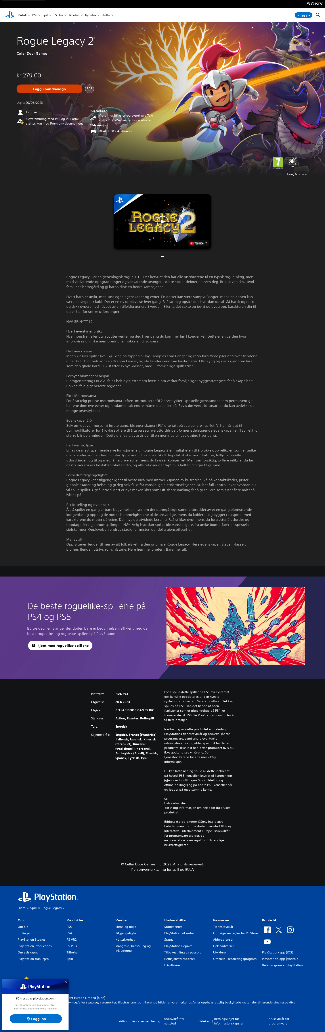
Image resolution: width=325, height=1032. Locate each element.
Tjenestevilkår (223, 927)
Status (168, 940)
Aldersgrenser (223, 940)
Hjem (21, 908)
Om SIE (23, 927)
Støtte (106, 15)
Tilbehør (74, 15)
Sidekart (204, 1021)
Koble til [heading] (269, 920)
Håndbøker (172, 965)
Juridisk (122, 1021)
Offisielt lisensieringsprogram (235, 959)
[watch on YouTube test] (198, 243)
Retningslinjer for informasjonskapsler (228, 1021)
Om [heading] (21, 920)
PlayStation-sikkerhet (179, 933)
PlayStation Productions (35, 946)
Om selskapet (28, 952)
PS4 (69, 933)
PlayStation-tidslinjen (33, 959)
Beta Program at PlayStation (282, 965)
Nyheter (90, 15)
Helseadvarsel (223, 946)
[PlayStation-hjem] (9, 15)
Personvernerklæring (145, 1021)
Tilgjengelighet (126, 933)
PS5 (34, 15)
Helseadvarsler (175, 803)
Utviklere (219, 952)
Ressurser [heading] (221, 920)
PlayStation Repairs (178, 946)
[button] (162, 221)
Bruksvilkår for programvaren (279, 1021)
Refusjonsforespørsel (179, 959)
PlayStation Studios (32, 940)
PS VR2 (71, 940)
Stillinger (24, 933)
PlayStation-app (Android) (280, 959)
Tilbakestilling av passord (183, 952)
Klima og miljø (125, 927)
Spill (45, 15)
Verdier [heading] (121, 920)
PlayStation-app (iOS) (277, 952)
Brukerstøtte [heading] (174, 920)
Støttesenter (173, 927)
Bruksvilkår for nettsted (174, 1021)
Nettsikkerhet (125, 940)
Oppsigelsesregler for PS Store (235, 933)
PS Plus (58, 15)
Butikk (22, 15)
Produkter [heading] (75, 920)
